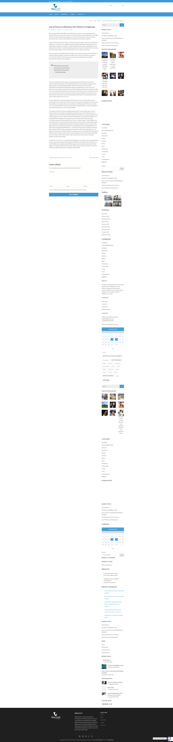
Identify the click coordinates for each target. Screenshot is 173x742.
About (56, 14)
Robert (115, 372)
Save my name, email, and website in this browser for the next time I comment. (68, 189)
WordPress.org (106, 652)
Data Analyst (117, 363)
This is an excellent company (115, 682)
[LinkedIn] (107, 704)
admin (60, 29)
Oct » (113, 348)
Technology (105, 149)
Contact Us (81, 14)
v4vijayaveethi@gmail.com (56, 1)
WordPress (110, 739)
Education (104, 133)
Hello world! (111, 687)
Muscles (104, 372)
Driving (112, 366)
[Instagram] (109, 704)
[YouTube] (111, 704)
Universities (64, 14)
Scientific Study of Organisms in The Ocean (60, 157)
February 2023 (105, 216)
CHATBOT (104, 128)
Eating (118, 366)
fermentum (111, 369)
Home (50, 14)
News (103, 146)
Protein (110, 372)
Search (103, 166)
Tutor (103, 157)
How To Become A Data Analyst (110, 45)
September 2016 (106, 234)
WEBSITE (104, 162)
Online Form (105, 306)
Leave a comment (68, 29)
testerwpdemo (108, 590)
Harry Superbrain (93, 157)
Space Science (108, 376)
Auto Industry (106, 360)
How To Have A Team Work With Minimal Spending (112, 672)
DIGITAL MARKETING (107, 130)
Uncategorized (105, 159)
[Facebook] (103, 704)
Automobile (116, 360)
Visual (106, 380)
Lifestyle (104, 141)
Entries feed (105, 647)
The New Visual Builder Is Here (109, 35)
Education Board (106, 309)
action (104, 352)
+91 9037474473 (69, 1)
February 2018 (105, 224)
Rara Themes (99, 739)
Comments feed (106, 650)
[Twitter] (105, 704)
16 (116, 339)
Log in (103, 644)
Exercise (104, 369)
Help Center (105, 301)
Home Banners (105, 33)
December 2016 (106, 227)
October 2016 (105, 232)
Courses (72, 14)
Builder (104, 363)
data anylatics (106, 366)
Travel (103, 154)
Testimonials (105, 151)
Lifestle (117, 369)
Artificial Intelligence (112, 356)
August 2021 (105, 221)
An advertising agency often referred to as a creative (113, 604)
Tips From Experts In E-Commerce (110, 42)
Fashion (104, 138)
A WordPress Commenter (111, 615)
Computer (110, 363)
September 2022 (106, 219)
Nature (103, 143)
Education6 (104, 135)
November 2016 (106, 229)
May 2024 (104, 213)
